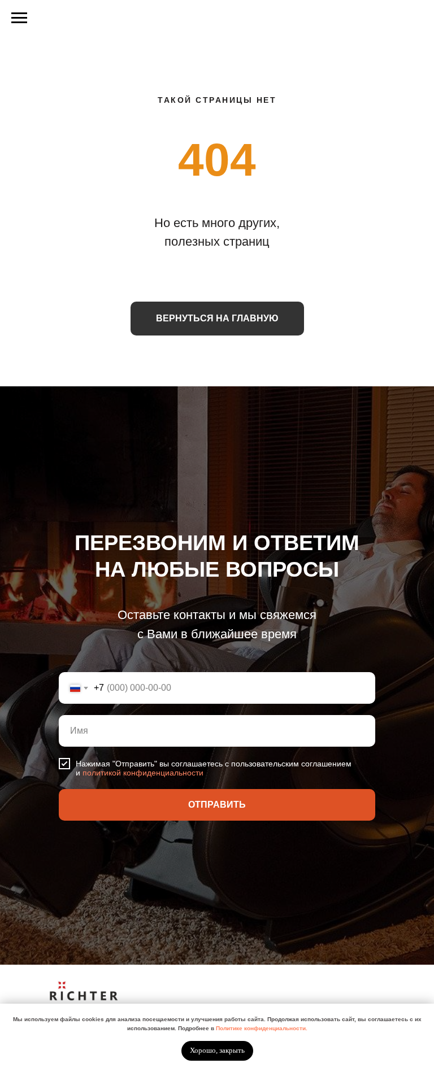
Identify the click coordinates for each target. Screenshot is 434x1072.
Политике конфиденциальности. (261, 1028)
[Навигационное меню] (19, 18)
